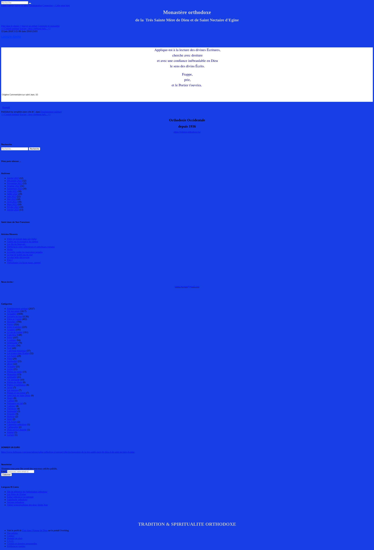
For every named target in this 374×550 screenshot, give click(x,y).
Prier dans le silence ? (11, 26)
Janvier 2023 (13, 178)
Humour (11, 416)
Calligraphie (12, 427)
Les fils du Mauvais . (16, 244)
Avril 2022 (12, 202)
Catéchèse (11, 335)
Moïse (10, 249)
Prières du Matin (14, 382)
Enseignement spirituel (51, 112)
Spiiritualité (12, 343)
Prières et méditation (16, 385)
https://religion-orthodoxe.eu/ (187, 132)
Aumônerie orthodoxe (17, 499)
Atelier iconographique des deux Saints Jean (27, 505)
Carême (10, 400)
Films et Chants (14, 319)
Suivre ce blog (21, 5)
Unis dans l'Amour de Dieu (34, 530)
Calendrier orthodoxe (17, 424)
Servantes (11, 345)
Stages (10, 398)
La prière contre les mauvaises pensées (25, 252)
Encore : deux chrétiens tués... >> (35, 28)
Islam (9, 419)
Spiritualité (12, 361)
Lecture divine (11, 36)
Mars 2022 (12, 204)
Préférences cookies (16, 546)
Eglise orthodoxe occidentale (20, 497)
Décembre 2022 (14, 180)
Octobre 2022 (13, 186)
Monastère (12, 374)
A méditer (11, 340)
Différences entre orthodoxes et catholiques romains (31, 247)
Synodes (11, 414)
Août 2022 (12, 191)
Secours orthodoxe (15, 502)
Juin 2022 (11, 196)
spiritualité (12, 377)
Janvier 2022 (13, 209)
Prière (9, 337)
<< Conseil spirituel (10, 28)
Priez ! (10, 260)
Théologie (11, 408)
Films (9, 358)
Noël (9, 348)
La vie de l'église (14, 332)
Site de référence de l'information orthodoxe (27, 491)
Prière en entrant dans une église (22, 239)
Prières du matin (14, 372)
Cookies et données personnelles (22, 543)
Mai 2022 (11, 199)
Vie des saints (13, 311)
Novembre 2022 (14, 183)
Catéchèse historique (16, 350)
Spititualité (12, 411)
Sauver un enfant (29, 26)
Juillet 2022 (12, 194)
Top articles (12, 533)
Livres (10, 369)
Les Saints (12, 356)
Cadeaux (11, 406)
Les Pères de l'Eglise (16, 494)
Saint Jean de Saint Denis (18, 395)
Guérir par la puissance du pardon (22, 241)
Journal (10, 432)
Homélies (11, 321)
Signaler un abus (14, 538)
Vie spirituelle (13, 379)
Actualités (11, 314)
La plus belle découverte (18, 257)
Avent (10, 387)
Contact (10, 535)
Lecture (10, 435)
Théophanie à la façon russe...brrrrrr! (24, 262)
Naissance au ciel (15, 403)
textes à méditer (14, 327)
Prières (10, 324)
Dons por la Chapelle (17, 429)
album (10, 364)
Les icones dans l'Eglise (18, 353)
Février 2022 (13, 207)
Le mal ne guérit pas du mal (20, 254)
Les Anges (12, 422)
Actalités (11, 329)
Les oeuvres (12, 390)
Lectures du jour (14, 316)
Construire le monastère (49, 26)
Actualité (11, 366)
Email (4, 471)
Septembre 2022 (14, 188)
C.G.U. (10, 541)
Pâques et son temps (16, 393)
